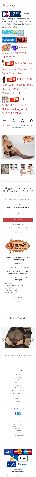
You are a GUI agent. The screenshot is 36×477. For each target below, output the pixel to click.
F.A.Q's (18, 379)
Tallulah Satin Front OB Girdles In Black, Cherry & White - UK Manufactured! (17, 86)
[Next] (33, 340)
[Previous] (3, 340)
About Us (18, 377)
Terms (18, 395)
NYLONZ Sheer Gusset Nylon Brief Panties (18, 355)
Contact (18, 387)
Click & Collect (18, 393)
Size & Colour (18, 204)
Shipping (18, 382)
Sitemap (18, 398)
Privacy (18, 401)
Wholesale (18, 385)
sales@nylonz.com (20, 439)
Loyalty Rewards (18, 390)
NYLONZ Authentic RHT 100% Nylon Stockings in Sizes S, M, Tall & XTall (16, 106)
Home (18, 374)
